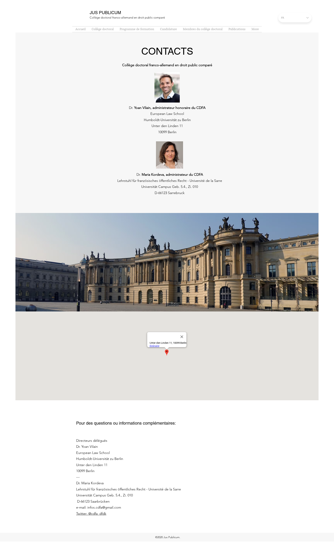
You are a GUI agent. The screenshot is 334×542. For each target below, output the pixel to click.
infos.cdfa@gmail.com (104, 507)
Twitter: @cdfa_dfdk (91, 513)
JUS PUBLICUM (105, 12)
